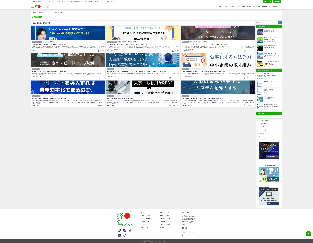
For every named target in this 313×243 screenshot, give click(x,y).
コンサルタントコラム (234, 6)
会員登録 (277, 1)
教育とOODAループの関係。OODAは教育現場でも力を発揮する (271, 55)
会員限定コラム (277, 6)
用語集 (259, 136)
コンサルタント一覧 (165, 218)
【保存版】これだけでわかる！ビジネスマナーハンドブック (271, 82)
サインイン (268, 1)
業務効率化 (52, 41)
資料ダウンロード (246, 6)
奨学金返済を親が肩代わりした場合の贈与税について (271, 31)
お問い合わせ (163, 221)
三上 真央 (177, 50)
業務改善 (130, 41)
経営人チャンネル (266, 6)
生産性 (134, 41)
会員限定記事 (260, 133)
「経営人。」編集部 (251, 50)
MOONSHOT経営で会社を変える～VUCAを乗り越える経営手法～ (271, 106)
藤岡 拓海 (102, 50)
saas (44, 41)
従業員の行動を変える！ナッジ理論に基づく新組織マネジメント (271, 91)
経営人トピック (223, 6)
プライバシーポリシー (165, 224)
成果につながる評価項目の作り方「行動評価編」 (271, 97)
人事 (47, 41)
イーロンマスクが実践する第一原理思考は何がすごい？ (271, 46)
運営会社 (162, 227)
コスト (199, 41)
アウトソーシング (193, 41)
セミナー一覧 (256, 6)
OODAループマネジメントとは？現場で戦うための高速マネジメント (271, 75)
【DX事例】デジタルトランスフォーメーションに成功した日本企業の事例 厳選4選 (271, 39)
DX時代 (119, 41)
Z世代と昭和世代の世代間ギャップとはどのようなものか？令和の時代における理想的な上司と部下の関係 (271, 64)
